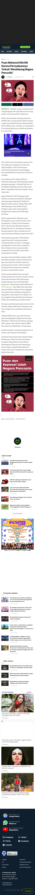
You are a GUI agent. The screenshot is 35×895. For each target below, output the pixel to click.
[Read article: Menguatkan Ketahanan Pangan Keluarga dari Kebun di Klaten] (5, 683)
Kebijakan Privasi (24, 864)
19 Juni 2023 (13, 466)
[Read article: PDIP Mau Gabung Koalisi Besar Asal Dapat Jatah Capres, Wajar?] (5, 481)
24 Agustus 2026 (14, 632)
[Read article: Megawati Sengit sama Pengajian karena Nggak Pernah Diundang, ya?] (5, 507)
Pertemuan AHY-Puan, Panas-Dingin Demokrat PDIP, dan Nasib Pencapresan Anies (21, 471)
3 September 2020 (19, 77)
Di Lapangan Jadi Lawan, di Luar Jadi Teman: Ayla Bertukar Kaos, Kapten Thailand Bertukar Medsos (20, 609)
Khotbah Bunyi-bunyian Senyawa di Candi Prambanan (20, 618)
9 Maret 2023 (13, 501)
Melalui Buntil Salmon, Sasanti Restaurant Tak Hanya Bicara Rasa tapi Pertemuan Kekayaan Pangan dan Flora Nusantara (21, 648)
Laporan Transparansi (25, 867)
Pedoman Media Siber (25, 862)
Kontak (4, 867)
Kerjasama (22, 859)
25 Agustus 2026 (14, 603)
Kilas (31, 51)
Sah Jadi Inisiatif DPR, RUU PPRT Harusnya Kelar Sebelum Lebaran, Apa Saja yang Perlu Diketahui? (21, 489)
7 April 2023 (13, 484)
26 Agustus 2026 (14, 621)
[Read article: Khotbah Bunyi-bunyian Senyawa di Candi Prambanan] (5, 618)
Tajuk (16, 51)
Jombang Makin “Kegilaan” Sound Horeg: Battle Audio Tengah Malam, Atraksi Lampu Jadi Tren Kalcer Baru (20, 638)
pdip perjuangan (9, 419)
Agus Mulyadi (26, 416)
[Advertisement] (17, 430)
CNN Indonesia (6, 287)
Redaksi (10, 77)
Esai (2, 51)
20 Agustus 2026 (14, 669)
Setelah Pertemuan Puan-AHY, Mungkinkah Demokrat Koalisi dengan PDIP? (21, 462)
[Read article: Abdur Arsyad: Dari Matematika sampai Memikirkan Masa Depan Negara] (5, 675)
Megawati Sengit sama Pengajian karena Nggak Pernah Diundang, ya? (20, 506)
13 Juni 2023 (13, 476)
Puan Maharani (20, 419)
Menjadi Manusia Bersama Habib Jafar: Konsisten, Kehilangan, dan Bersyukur (21, 666)
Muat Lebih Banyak (17, 513)
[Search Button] (33, 47)
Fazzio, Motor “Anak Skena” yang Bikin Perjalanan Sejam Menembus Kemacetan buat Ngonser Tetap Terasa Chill (21, 627)
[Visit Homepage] (6, 47)
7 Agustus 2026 (14, 685)
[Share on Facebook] (28, 104)
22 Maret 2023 (13, 493)
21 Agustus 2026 (14, 653)
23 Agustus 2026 (14, 613)
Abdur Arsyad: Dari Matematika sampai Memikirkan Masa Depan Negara (21, 674)
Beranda (3, 59)
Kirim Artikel (26, 47)
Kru (3, 862)
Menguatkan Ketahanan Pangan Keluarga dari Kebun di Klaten (19, 682)
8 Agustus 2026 (14, 677)
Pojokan (24, 51)
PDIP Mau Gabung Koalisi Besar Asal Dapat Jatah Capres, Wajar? (20, 480)
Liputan (9, 51)
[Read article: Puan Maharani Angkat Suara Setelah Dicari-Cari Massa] (5, 499)
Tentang (4, 859)
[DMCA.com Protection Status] (12, 853)
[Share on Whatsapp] (6, 104)
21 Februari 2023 (14, 509)
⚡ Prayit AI (27, 891)
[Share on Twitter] (17, 104)
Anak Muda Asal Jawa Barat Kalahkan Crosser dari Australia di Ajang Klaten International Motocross (21, 599)
